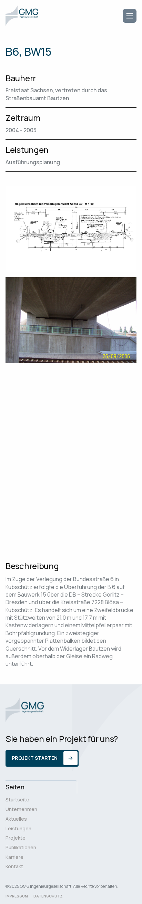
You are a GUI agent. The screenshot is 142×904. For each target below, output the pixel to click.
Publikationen (21, 847)
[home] (22, 16)
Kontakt (14, 866)
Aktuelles (16, 819)
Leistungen (18, 828)
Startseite (17, 799)
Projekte (16, 837)
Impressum (17, 896)
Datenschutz (48, 896)
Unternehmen (21, 809)
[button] (129, 16)
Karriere (14, 857)
